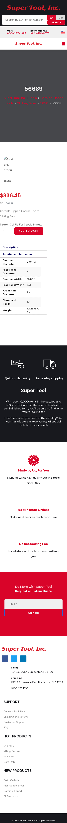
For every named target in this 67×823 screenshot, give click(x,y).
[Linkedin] (23, 658)
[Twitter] (14, 658)
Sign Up (33, 613)
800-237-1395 (16, 33)
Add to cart (29, 230)
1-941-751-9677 (39, 33)
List (60, 17)
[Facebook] (5, 658)
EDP (51, 17)
